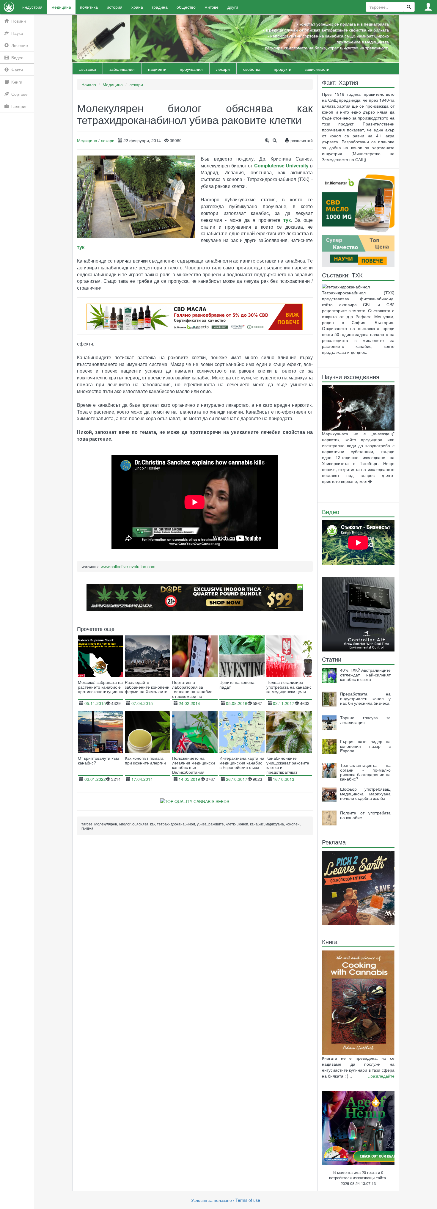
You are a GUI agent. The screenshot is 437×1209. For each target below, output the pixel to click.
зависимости (317, 69)
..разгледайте (381, 1076)
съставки (87, 69)
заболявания (122, 69)
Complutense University (281, 165)
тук (287, 219)
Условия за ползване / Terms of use (225, 1200)
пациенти (157, 69)
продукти (282, 69)
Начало (88, 84)
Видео (330, 511)
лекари (223, 69)
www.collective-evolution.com (128, 566)
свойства (251, 69)
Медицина (113, 84)
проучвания (191, 69)
